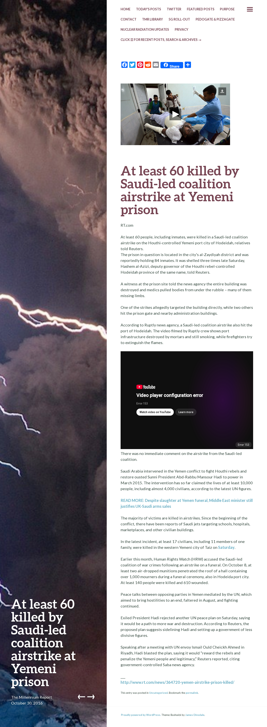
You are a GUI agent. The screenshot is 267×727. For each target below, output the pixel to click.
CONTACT (128, 19)
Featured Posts (200, 9)
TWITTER (174, 9)
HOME (125, 9)
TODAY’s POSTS (148, 9)
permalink (192, 692)
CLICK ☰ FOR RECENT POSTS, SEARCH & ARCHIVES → (161, 40)
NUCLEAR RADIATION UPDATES (145, 29)
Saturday (226, 547)
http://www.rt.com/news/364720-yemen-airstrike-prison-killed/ (177, 682)
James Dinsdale (194, 714)
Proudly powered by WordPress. (141, 714)
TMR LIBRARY (152, 19)
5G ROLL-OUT (179, 19)
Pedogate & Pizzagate (215, 19)
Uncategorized (158, 692)
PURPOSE (227, 9)
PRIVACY (181, 29)
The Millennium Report (31, 697)
